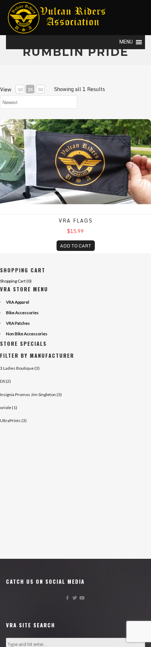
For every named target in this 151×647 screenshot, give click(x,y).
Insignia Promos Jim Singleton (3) (31, 394)
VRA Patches (18, 323)
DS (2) (5, 381)
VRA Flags (76, 220)
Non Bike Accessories (26, 333)
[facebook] (68, 600)
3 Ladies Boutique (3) (20, 368)
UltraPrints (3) (13, 420)
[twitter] (75, 600)
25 (30, 89)
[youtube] (82, 600)
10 (20, 89)
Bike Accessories (22, 312)
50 (40, 89)
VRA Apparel (17, 302)
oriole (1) (8, 407)
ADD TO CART (75, 246)
